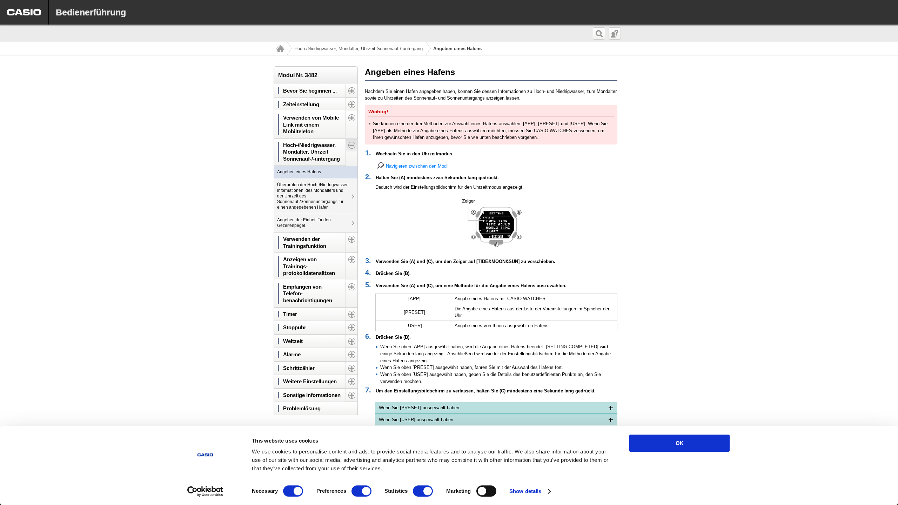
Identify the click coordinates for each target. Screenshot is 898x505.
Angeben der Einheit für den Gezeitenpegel (304, 222)
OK (680, 443)
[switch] (361, 491)
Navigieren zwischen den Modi (417, 166)
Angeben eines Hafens (299, 171)
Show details (525, 491)
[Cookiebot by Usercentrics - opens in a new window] (205, 491)
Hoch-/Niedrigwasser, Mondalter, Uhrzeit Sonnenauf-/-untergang (358, 48)
